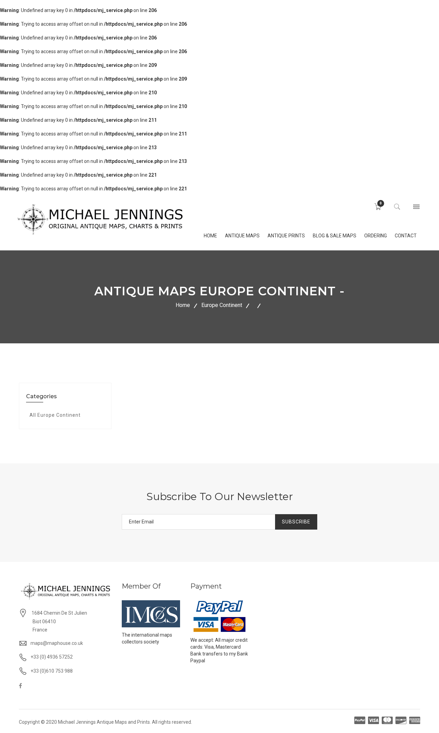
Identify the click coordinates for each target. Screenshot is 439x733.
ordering (375, 235)
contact (406, 235)
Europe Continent (221, 305)
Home (183, 305)
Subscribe (296, 521)
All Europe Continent (55, 415)
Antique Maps (242, 235)
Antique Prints (286, 235)
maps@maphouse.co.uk (57, 643)
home (210, 235)
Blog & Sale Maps (334, 235)
